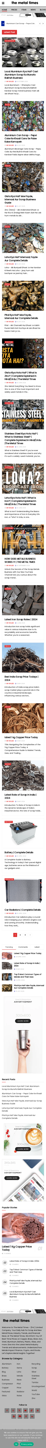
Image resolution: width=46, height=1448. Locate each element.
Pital (19, 1383)
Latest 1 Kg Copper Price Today (27, 953)
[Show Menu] (3, 3)
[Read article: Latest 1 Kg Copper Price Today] (23, 1228)
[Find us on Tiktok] (31, 1410)
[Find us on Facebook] (7, 1410)
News (33, 9)
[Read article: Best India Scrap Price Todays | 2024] (23, 658)
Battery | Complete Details (19, 852)
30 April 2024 (21, 856)
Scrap (8, 589)
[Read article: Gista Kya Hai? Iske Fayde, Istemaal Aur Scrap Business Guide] (23, 177)
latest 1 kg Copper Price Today (21, 737)
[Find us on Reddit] (13, 1416)
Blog (7, 105)
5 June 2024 (20, 623)
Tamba (35, 1382)
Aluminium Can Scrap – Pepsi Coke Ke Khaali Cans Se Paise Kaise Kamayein (21, 138)
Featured (6, 1391)
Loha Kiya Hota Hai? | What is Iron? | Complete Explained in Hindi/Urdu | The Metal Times (20, 501)
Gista (7, 166)
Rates (7, 764)
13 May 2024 (20, 684)
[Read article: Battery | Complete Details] (23, 833)
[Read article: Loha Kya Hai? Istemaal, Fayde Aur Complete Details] (23, 238)
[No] (43, 1438)
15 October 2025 (22, 81)
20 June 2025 (21, 383)
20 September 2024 (23, 566)
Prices (14, 9)
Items (23, 9)
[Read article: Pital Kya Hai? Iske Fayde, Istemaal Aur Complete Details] (23, 296)
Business (5, 1379)
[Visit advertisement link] (23, 15)
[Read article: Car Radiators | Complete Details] (23, 891)
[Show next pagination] (30, 935)
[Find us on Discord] (20, 1416)
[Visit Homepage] (24, 3)
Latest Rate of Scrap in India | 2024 (27, 964)
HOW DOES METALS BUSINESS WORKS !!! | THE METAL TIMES (20, 560)
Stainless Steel (35, 1377)
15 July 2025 (20, 145)
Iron (18, 1364)
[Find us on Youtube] (25, 1410)
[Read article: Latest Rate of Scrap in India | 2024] (23, 776)
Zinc (33, 1398)
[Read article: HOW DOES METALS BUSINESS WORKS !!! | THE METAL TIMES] (23, 540)
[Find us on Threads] (26, 1416)
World (34, 1390)
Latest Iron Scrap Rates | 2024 (21, 619)
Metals (20, 1375)
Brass (4, 1375)
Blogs (43, 9)
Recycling (36, 1364)
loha (19, 1372)
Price (7, 646)
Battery (8, 822)
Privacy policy (26, 1444)
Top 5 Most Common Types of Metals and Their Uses (27, 975)
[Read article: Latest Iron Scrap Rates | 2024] (23, 600)
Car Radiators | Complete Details (23, 909)
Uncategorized (38, 1386)
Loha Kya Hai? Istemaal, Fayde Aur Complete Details (21, 259)
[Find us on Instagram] (13, 1410)
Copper (5, 1387)
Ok (16, 1444)
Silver (34, 1372)
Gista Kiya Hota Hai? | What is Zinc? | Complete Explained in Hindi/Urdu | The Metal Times (21, 376)
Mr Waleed (10, 81)
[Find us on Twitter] (19, 1410)
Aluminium (9, 41)
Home (4, 9)
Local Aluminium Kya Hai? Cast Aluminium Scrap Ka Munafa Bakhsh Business (21, 74)
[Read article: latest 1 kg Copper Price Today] (23, 718)
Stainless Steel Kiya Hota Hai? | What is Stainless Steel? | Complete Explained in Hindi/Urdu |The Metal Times (23, 438)
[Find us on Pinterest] (37, 1410)
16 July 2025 (20, 206)
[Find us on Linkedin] (32, 1416)
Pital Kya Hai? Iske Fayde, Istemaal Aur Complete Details (21, 316)
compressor (7, 1383)
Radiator (9, 879)
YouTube (9, 342)
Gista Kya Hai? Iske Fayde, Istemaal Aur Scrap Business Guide (20, 199)
